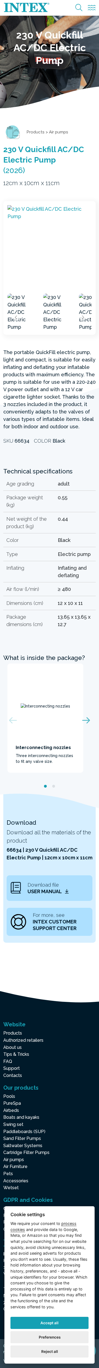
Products (35, 132)
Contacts (12, 1075)
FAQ (7, 1061)
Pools (9, 1096)
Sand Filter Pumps (22, 1138)
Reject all (49, 1351)
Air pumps (58, 132)
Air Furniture (15, 1166)
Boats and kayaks (21, 1117)
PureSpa (12, 1103)
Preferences (50, 1337)
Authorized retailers (23, 1040)
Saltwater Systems (22, 1145)
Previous (16, 317)
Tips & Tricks (16, 1054)
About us (12, 1047)
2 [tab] (53, 786)
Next (82, 317)
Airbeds (11, 1110)
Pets (8, 1173)
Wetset (11, 1187)
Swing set (13, 1124)
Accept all (49, 1323)
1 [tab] (45, 786)
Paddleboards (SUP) (24, 1131)
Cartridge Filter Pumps (26, 1152)
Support (11, 1068)
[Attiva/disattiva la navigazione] (92, 8)
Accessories (15, 1180)
